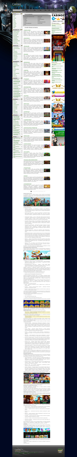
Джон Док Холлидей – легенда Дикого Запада (56, 64)
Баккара (26, 20)
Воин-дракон (26, 54)
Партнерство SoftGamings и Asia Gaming (56, 33)
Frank (14, 19)
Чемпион (14, 22)
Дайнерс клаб (15, 111)
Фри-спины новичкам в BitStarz (16, 126)
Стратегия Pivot (15, 86)
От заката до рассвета (27, 143)
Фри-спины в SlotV (16, 122)
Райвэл (14, 67)
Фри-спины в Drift (15, 121)
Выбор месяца (17, 452)
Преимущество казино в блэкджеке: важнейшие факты (57, 70)
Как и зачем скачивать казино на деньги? (56, 82)
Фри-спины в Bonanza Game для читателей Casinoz (16, 119)
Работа (30, 453)
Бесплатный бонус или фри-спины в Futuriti (16, 132)
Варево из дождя (26, 135)
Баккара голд (15, 55)
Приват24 (14, 103)
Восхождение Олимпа (16, 40)
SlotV (14, 16)
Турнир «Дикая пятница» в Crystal (17, 156)
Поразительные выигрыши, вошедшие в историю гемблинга (56, 74)
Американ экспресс (16, 104)
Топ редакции (21, 452)
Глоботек (14, 74)
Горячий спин (26, 70)
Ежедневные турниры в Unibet (16, 152)
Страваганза (15, 51)
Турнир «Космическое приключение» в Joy (16, 140)
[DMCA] (60, 452)
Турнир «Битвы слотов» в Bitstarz (17, 145)
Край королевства (27, 62)
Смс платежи (15, 107)
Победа (14, 20)
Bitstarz (14, 27)
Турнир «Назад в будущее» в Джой (15, 143)
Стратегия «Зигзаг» (16, 79)
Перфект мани (15, 112)
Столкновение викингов (27, 119)
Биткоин (14, 100)
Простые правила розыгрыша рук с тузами (17, 88)
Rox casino (14, 23)
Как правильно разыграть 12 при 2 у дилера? (17, 91)
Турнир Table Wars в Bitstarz (16, 147)
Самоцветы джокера (16, 31)
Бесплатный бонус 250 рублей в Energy (16, 134)
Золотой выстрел (27, 111)
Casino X (14, 15)
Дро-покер (14, 59)
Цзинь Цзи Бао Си (27, 38)
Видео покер (40, 16)
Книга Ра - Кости (26, 103)
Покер (25, 19)
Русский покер (15, 56)
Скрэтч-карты (40, 23)
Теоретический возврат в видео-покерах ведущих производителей (17, 96)
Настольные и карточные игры (29, 16)
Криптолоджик (15, 64)
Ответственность (21, 453)
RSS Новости (26, 453)
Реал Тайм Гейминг (16, 69)
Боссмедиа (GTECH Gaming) (16, 66)
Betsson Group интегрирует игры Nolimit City (56, 30)
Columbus (14, 26)
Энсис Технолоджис (16, 73)
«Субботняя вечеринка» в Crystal (17, 154)
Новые (28, 452)
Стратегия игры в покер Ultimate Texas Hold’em (16, 81)
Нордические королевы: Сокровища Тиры (30, 127)
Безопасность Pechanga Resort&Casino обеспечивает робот (57, 28)
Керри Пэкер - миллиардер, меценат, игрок (57, 66)
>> (44, 191)
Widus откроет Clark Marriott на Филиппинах (56, 25)
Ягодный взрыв (15, 39)
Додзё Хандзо (26, 95)
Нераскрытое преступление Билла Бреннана (57, 80)
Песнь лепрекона (26, 151)
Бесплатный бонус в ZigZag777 (16, 128)
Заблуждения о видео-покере (56, 78)
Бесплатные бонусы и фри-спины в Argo (16, 130)
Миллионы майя (26, 46)
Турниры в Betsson (16, 150)
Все (25, 24)
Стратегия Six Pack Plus (16, 85)
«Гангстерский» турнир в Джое (17, 138)
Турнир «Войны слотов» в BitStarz (17, 149)
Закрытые (36, 452)
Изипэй (14, 110)
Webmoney (25, 452)
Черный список (32, 452)
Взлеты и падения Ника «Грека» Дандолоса (56, 72)
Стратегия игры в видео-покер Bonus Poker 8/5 (17, 94)
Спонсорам (16, 453)
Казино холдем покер (16, 48)
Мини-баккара (15, 52)
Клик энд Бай (15, 108)
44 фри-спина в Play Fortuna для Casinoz (16, 117)
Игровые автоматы (41, 19)
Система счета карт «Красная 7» (16, 83)
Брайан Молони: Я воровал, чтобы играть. (57, 77)
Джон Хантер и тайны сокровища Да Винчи (30, 159)
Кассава (14, 70)
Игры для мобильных (28, 23)
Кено (14, 49)
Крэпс (39, 20)
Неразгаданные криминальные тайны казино (56, 68)
